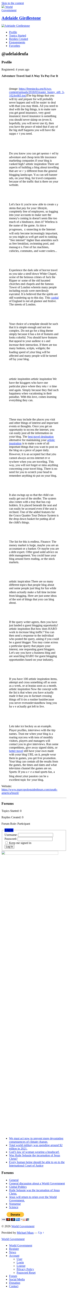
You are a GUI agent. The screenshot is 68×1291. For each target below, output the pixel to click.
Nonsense (15, 1203)
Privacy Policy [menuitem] (25, 1269)
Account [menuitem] (14, 1255)
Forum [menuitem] (13, 1276)
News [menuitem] (12, 1252)
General (14, 1180)
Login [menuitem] (20, 1262)
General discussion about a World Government (37, 1183)
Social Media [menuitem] (17, 1279)
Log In (9, 846)
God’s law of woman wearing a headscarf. (34, 1152)
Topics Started (17, 35)
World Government (22, 1226)
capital (55, 297)
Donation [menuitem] (14, 1282)
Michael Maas (25, 1232)
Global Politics (18, 1186)
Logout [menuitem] (21, 1265)
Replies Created (18, 39)
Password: (11, 838)
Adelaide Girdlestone (21, 18)
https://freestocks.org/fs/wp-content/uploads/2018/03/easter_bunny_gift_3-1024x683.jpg (36, 92)
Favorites (14, 45)
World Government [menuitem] (20, 1245)
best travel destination (41, 436)
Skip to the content (13, 3)
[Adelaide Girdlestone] (16, 25)
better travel (16, 751)
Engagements (17, 42)
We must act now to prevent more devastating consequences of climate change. (36, 1140)
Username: (11, 834)
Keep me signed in (20, 843)
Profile (13, 32)
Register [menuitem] (14, 1248)
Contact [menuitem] (13, 1286)
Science (13, 1207)
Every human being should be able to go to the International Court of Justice (37, 1164)
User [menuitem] (19, 1259)
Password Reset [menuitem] (26, 1272)
